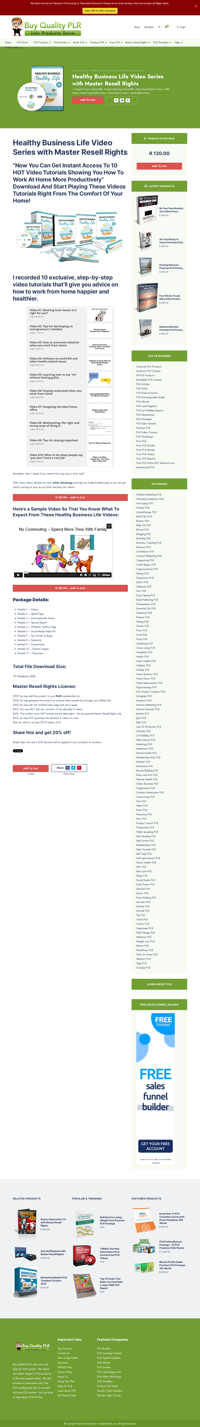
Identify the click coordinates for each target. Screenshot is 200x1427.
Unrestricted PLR (145, 467)
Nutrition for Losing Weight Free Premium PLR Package (112, 1220)
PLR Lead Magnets (146, 406)
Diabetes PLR (143, 586)
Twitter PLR (142, 924)
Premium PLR (143, 428)
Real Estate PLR (145, 840)
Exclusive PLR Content (148, 371)
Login (182, 27)
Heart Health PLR (146, 661)
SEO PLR (141, 867)
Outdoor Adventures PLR (150, 792)
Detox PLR (142, 582)
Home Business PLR (147, 674)
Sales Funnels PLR (146, 849)
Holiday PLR (142, 670)
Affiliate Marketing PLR (148, 494)
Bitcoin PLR (142, 529)
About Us (63, 1376)
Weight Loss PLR (145, 941)
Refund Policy (65, 1367)
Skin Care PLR (144, 871)
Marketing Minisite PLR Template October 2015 (54, 1280)
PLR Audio (142, 388)
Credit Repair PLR (146, 565)
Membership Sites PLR (148, 757)
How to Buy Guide (68, 1358)
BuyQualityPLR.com (108, 1423)
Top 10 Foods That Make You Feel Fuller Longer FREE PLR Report (111, 1283)
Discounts (63, 1362)
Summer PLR (143, 906)
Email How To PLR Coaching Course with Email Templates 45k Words (171, 1218)
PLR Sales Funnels (146, 423)
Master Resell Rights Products (149, 89)
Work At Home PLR (147, 954)
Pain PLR (141, 801)
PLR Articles (143, 384)
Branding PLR (143, 538)
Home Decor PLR (145, 678)
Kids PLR (141, 722)
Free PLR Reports (146, 458)
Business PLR (143, 547)
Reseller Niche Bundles (109, 1391)
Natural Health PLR (146, 779)
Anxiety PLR (142, 508)
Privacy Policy (65, 1372)
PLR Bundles (104, 1348)
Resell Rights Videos (140, 92)
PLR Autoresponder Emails (150, 397)
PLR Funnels (103, 1367)
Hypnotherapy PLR (146, 687)
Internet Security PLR (147, 709)
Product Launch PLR (147, 823)
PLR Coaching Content (109, 1353)
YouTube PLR (143, 968)
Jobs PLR (141, 718)
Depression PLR (145, 578)
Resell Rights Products (118, 92)
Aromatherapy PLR (146, 512)
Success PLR (143, 902)
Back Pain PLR (144, 516)
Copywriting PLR (145, 560)
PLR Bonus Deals (67, 1395)
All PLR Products (145, 375)
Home (75, 70)
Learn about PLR (67, 1391)
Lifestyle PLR (143, 731)
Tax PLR (140, 915)
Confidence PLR (145, 551)
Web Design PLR (145, 932)
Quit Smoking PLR (146, 836)
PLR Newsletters (145, 415)
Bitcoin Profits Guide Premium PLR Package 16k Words (172, 1265)
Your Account (65, 1348)
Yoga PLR (141, 963)
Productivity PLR (145, 827)
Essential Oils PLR (146, 608)
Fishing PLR (142, 621)
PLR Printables (144, 419)
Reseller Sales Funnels (109, 1395)
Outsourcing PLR (145, 797)
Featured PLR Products (149, 366)
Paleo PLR (142, 805)
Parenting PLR (144, 814)
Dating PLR (142, 573)
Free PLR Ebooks (145, 450)
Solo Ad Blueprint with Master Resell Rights (53, 1253)
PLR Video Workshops (109, 1376)
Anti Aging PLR (144, 503)
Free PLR (141, 441)
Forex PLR (141, 639)
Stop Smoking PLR (146, 897)
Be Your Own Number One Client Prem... (171, 210)
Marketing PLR (144, 744)
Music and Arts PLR (147, 775)
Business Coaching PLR (148, 543)
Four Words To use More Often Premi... (170, 297)
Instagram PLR (144, 696)
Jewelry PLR (142, 713)
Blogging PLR (143, 534)
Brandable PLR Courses (149, 380)
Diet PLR (141, 591)
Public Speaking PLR (147, 832)
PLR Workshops (144, 437)
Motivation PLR (144, 766)
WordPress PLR (144, 950)
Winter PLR (142, 946)
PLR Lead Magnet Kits (109, 1372)
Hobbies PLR (143, 665)
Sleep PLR (142, 876)
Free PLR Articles (145, 445)
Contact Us (64, 1353)
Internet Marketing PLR (148, 705)
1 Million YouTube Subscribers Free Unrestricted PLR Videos (110, 1253)
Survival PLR (142, 911)
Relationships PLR (145, 845)
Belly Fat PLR (143, 525)
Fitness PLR (142, 626)
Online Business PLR (147, 784)
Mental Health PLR (146, 753)
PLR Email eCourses (147, 393)
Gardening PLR (144, 643)
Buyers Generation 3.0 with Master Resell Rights (53, 1222)
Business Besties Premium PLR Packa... (171, 328)
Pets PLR (141, 819)
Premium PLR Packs (107, 1386)
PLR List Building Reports (150, 410)
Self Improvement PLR (148, 858)
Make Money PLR (145, 740)
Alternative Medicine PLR (150, 499)
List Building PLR (145, 735)
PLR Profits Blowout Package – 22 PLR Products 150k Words (171, 1244)
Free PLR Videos (145, 454)
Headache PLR (144, 652)
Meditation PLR (144, 749)
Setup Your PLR (66, 1381)
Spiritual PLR (143, 889)
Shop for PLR (65, 1386)
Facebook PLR (144, 613)
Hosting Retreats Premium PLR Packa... (171, 266)
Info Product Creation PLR (150, 692)
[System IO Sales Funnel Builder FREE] (155, 1085)
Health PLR (142, 657)
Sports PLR (142, 893)
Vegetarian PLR (144, 928)
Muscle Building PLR (147, 770)
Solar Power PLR (145, 884)
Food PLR (141, 635)
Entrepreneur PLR (145, 604)
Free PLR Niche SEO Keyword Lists (155, 463)
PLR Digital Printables (108, 1358)
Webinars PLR (143, 937)
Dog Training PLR (145, 595)
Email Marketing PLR (147, 600)
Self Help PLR (144, 854)
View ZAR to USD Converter (100, 10)
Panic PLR (141, 810)
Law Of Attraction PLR (148, 727)
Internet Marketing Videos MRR (119, 89)
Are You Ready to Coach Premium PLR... (171, 241)
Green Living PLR (145, 648)
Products (84, 70)
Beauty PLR (142, 521)
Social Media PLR (145, 880)
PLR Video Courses (146, 432)
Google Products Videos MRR (88, 89)
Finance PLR (143, 617)
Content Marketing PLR (149, 556)
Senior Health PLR (146, 862)
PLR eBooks (142, 401)
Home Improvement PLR (149, 683)
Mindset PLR (143, 762)
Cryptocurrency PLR (147, 569)
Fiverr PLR (141, 630)
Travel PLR (142, 919)
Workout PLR (143, 959)
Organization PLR (145, 788)
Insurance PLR (144, 700)
